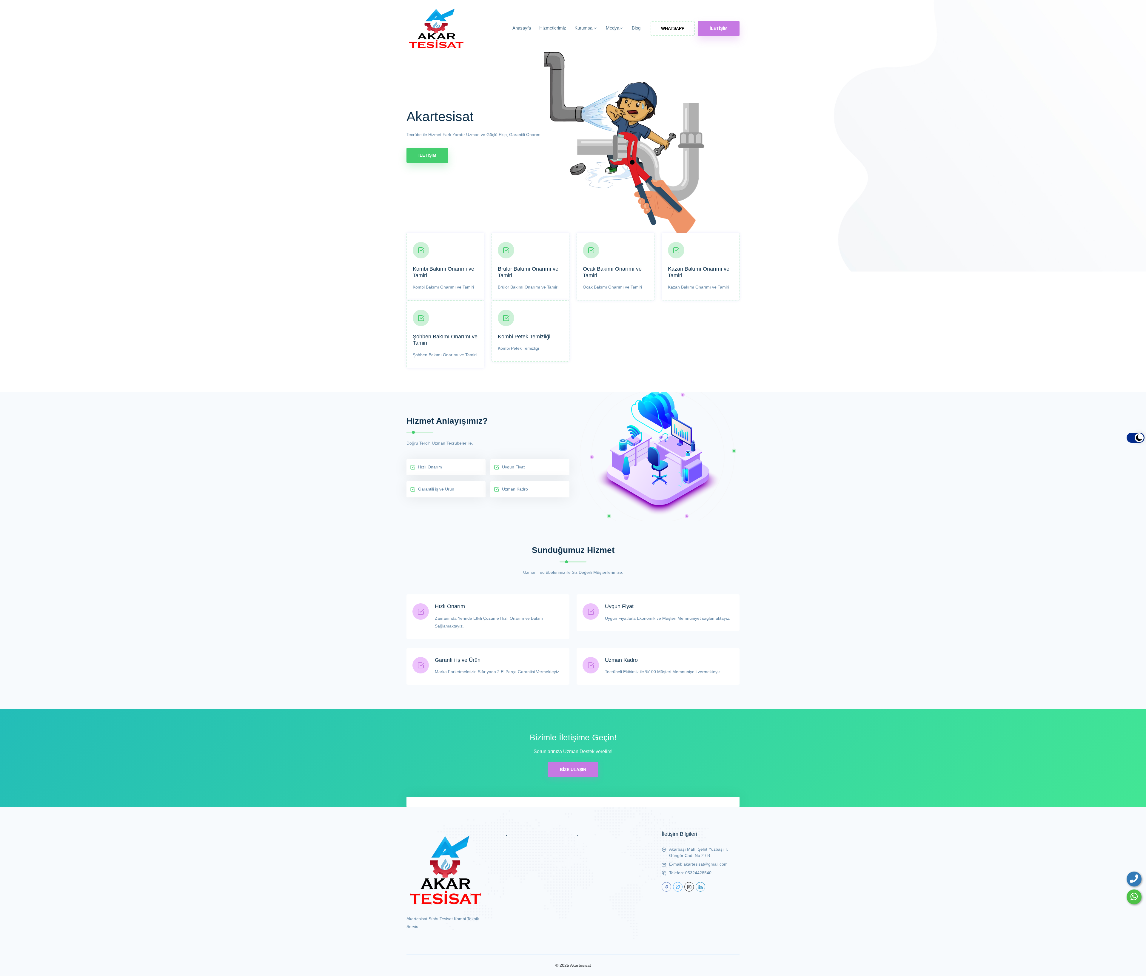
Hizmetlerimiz (552, 27)
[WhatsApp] (1134, 896)
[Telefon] (1134, 879)
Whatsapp (672, 28)
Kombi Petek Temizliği (524, 337)
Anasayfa (521, 27)
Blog (636, 27)
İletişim (719, 28)
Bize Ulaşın (573, 769)
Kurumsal (583, 27)
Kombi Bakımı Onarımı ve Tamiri (443, 272)
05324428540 (698, 872)
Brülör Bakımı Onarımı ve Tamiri (528, 272)
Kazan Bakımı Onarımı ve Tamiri (698, 272)
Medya (612, 27)
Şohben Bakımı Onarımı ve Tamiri (445, 340)
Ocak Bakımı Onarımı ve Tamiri (612, 272)
